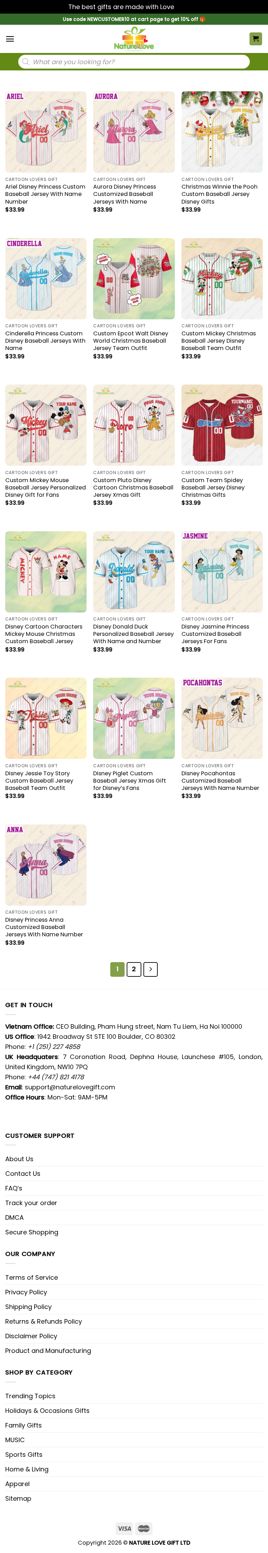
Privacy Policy (26, 1292)
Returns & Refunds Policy (43, 1321)
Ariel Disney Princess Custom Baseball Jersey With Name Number (45, 194)
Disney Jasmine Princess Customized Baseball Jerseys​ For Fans (215, 634)
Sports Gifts (24, 1454)
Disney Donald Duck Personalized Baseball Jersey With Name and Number (133, 634)
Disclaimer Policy (31, 1336)
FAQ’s (13, 1188)
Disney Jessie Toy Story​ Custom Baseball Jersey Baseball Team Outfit (39, 781)
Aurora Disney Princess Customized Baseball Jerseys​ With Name (124, 194)
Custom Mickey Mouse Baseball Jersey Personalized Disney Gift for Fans (45, 487)
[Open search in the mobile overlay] (134, 62)
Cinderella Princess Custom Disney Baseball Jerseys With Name (45, 341)
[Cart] (256, 38)
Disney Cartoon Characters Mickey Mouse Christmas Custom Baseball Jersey (43, 634)
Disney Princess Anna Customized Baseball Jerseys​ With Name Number (44, 927)
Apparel (17, 1483)
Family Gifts (23, 1425)
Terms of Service (31, 1277)
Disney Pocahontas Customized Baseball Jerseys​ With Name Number (220, 781)
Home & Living (27, 1469)
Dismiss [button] (188, 6)
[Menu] (10, 39)
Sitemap (18, 1498)
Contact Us (22, 1173)
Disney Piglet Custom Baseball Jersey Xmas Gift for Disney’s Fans (129, 781)
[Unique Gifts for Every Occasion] (134, 39)
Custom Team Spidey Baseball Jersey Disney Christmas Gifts (213, 487)
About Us (19, 1159)
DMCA (14, 1217)
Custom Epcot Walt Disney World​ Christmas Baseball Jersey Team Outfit (130, 341)
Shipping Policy (28, 1306)
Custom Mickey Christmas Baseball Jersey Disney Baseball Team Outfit (218, 341)
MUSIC (15, 1440)
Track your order (31, 1202)
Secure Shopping (31, 1232)
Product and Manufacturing (48, 1350)
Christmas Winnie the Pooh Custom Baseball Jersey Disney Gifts (219, 194)
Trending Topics (30, 1396)
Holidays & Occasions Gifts (47, 1410)
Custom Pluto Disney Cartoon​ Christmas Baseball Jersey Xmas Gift (133, 487)
